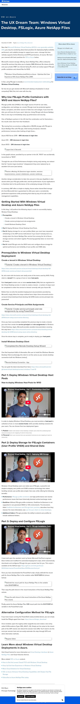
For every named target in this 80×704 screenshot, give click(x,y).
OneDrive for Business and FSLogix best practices (23, 507)
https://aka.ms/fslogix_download (35, 619)
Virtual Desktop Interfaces (39, 652)
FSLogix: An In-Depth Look (65, 48)
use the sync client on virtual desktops (38, 510)
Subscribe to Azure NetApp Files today (16, 677)
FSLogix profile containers (21, 497)
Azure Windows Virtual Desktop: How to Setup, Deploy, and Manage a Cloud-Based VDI (67, 65)
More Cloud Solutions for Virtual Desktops (17, 669)
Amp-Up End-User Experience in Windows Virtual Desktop (22, 665)
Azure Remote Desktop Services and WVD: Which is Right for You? (67, 53)
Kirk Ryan (5, 688)
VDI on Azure (29, 57)
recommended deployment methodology (37, 82)
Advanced (29, 43)
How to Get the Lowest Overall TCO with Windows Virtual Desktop (25, 662)
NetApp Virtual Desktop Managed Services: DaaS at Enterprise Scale (67, 58)
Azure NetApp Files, (22, 43)
